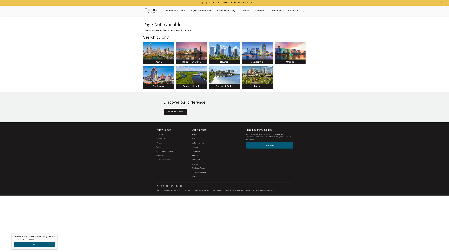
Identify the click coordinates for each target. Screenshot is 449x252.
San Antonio (196, 151)
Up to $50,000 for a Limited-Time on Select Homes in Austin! (224, 3)
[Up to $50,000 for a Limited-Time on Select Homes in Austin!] (251, 3)
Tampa (194, 176)
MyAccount (160, 155)
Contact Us (160, 139)
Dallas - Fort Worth (199, 143)
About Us (159, 134)
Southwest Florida (199, 172)
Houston (195, 147)
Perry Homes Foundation (166, 151)
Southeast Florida (198, 168)
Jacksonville (196, 160)
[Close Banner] (441, 3)
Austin (194, 139)
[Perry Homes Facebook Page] (157, 185)
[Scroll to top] (441, 237)
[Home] (151, 11)
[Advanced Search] (302, 11)
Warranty (159, 147)
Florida (195, 155)
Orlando (195, 164)
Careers (159, 143)
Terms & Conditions (163, 160)
